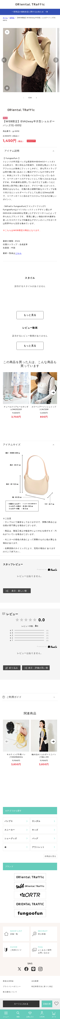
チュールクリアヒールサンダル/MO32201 (16, 408)
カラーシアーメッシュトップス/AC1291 (44, 408)
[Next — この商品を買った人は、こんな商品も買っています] (53, 392)
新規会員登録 (8, 981)
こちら (18, 253)
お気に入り (30, 1017)
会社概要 (35, 981)
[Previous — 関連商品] (6, 741)
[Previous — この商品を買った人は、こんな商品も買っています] (6, 392)
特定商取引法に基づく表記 (42, 986)
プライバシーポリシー (12, 986)
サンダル (36, 821)
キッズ (35, 830)
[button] (30, 151)
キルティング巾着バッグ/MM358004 (16, 755)
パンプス (9, 821)
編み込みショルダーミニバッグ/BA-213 (44, 755)
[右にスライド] (36, 98)
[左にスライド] (23, 98)
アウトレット (38, 847)
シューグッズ (11, 838)
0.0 (41, 619)
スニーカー (10, 830)
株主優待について (10, 992)
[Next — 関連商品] (53, 741)
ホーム (5, 18)
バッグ (35, 838)
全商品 (12, 18)
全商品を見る (50, 856)
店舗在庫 (47, 1004)
